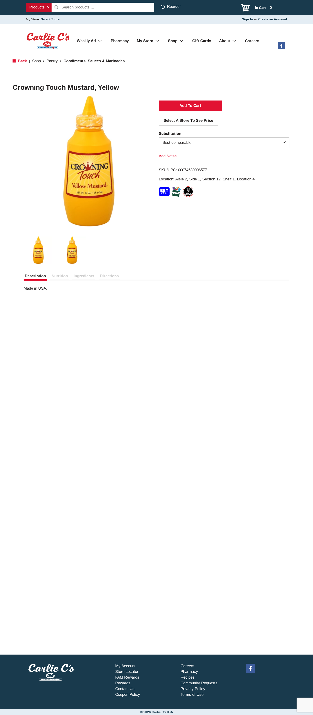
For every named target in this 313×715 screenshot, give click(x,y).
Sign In (247, 19)
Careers (187, 666)
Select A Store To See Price (188, 120)
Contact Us (125, 689)
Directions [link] (109, 276)
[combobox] (39, 7)
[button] (38, 250)
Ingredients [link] (84, 276)
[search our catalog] (57, 7)
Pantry (52, 61)
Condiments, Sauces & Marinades (94, 61)
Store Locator (126, 671)
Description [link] (35, 276)
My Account (125, 666)
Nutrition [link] (60, 276)
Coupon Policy (127, 694)
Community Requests (199, 683)
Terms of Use (192, 694)
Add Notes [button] (168, 156)
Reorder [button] (174, 6)
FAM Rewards (127, 677)
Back (22, 61)
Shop (36, 61)
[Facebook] (281, 47)
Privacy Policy (193, 689)
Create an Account (272, 19)
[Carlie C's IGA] (48, 40)
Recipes (188, 677)
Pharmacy (189, 671)
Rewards (122, 683)
